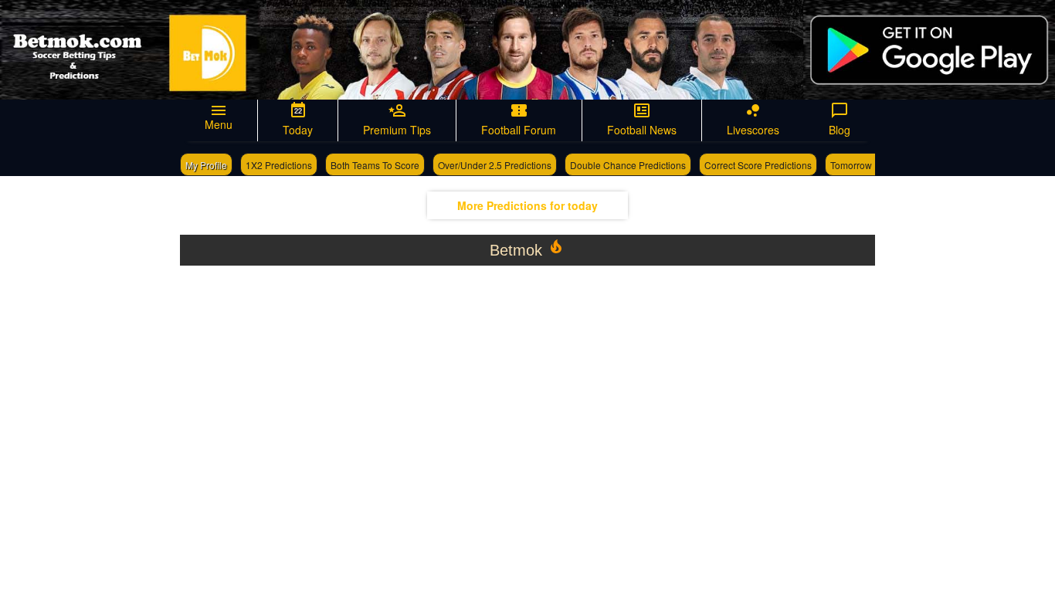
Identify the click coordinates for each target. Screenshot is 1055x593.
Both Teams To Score (375, 164)
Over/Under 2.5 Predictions (494, 164)
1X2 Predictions (279, 164)
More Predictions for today (527, 205)
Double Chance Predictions (628, 164)
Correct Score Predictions (758, 164)
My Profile (206, 164)
